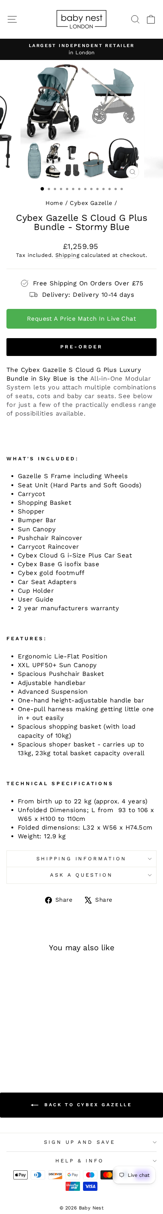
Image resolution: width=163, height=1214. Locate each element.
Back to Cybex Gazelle (86, 1104)
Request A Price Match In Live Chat (81, 318)
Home (54, 203)
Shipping (67, 255)
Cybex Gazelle (91, 203)
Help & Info (79, 1161)
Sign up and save (80, 1142)
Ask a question (81, 875)
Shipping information (81, 858)
